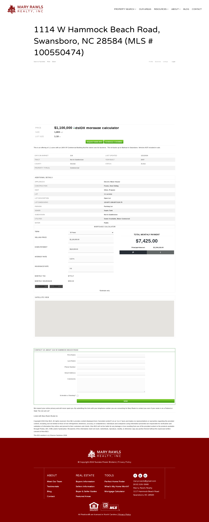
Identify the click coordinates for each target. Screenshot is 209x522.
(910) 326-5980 (141, 484)
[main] (104, 218)
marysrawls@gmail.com (144, 481)
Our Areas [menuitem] (145, 9)
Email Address (70, 373)
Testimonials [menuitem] (53, 486)
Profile (151, 61)
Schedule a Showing (113, 142)
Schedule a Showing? (68, 395)
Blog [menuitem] (186, 9)
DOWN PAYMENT (41, 247)
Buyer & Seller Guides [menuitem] (86, 491)
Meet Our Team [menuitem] (54, 481)
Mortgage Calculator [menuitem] (114, 491)
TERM (37, 231)
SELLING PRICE (41, 237)
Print (48, 61)
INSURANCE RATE (42, 266)
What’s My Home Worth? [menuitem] (116, 486)
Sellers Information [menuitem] (85, 486)
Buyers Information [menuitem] (85, 481)
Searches (158, 61)
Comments (71, 379)
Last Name (72, 361)
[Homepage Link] (25, 9)
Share (54, 61)
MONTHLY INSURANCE (43, 281)
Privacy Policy (124, 462)
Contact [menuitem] (197, 9)
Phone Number (70, 367)
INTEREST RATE (41, 257)
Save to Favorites (39, 61)
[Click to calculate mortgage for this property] (96, 128)
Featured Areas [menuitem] (83, 496)
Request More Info (94, 142)
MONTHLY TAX (40, 276)
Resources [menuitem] (160, 9)
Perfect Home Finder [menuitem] (114, 481)
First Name (71, 355)
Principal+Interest (138, 247)
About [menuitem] (175, 9)
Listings (165, 61)
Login (173, 61)
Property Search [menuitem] (124, 9)
